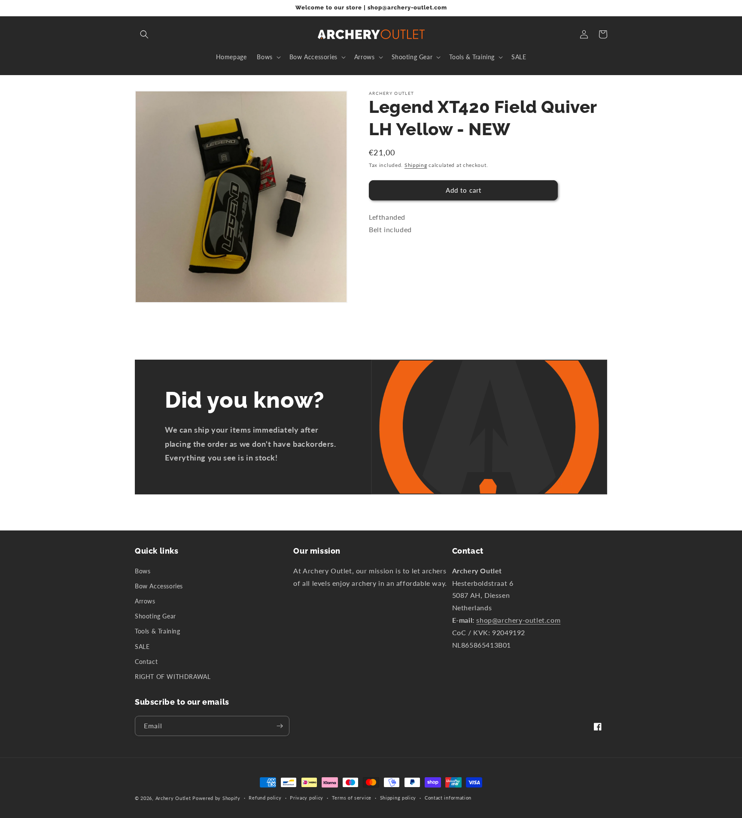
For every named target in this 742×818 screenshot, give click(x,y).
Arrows (145, 601)
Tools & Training (157, 631)
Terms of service (351, 797)
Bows (142, 571)
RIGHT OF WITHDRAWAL (172, 676)
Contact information (448, 797)
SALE (142, 646)
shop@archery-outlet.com (518, 620)
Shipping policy (398, 797)
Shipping (415, 165)
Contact (146, 661)
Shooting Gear (155, 616)
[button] (144, 34)
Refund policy (265, 797)
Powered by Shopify (216, 798)
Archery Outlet (173, 798)
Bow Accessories (159, 586)
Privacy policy (306, 797)
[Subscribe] (279, 726)
